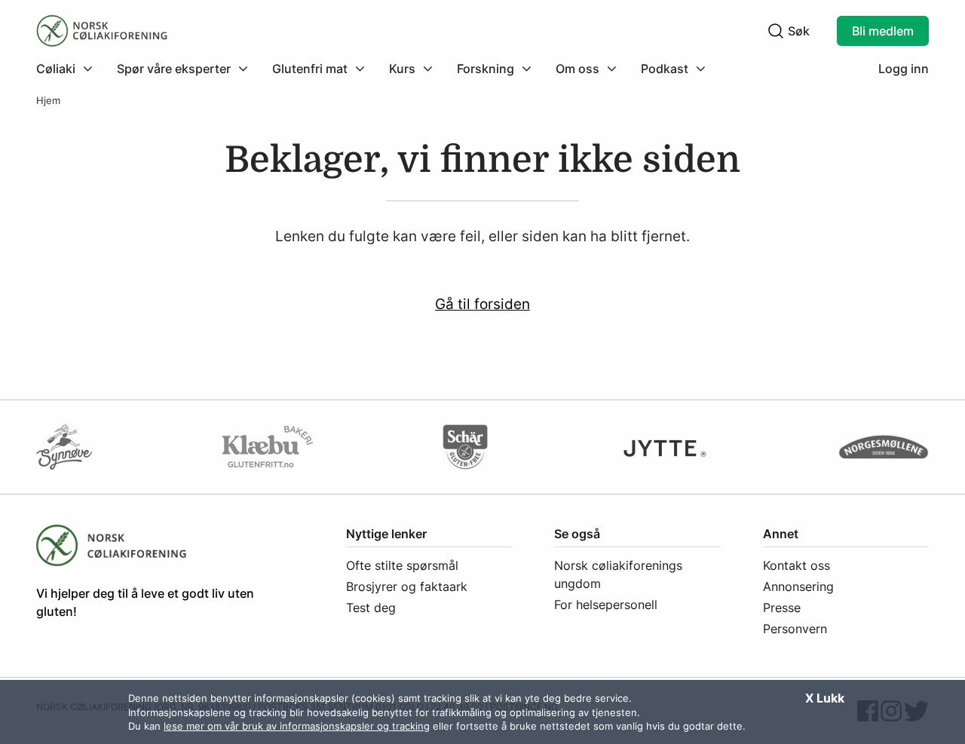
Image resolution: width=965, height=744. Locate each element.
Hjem (48, 100)
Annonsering (798, 586)
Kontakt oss (796, 565)
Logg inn (903, 68)
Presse (782, 607)
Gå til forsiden (482, 304)
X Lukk (824, 698)
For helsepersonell (605, 604)
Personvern (795, 628)
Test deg (371, 607)
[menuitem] (70, 68)
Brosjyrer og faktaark (406, 586)
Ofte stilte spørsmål (402, 565)
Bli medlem (883, 30)
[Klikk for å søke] (776, 31)
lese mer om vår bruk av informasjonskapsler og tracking (297, 726)
